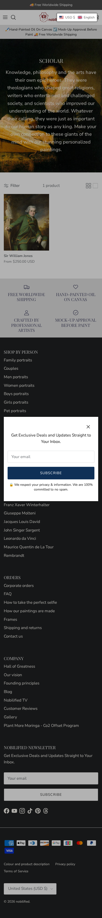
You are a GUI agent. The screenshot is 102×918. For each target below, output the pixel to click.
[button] (77, 17)
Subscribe (51, 473)
